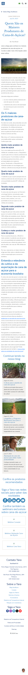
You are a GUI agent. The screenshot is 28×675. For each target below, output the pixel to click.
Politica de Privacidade (14, 622)
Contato (14, 590)
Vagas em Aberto (14, 592)
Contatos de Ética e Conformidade (14, 626)
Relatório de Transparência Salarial (14, 600)
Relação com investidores (14, 603)
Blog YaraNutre (14, 587)
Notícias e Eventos (14, 595)
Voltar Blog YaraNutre (10, 12)
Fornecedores (14, 597)
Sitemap (14, 629)
